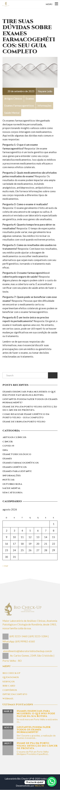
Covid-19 (8, 445)
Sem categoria (12, 492)
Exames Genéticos (14, 467)
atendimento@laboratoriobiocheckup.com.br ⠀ (28, 651)
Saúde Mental (11, 488)
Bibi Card (8, 685)
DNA (5, 450)
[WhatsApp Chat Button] (52, 782)
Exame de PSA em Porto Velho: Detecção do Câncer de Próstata (29, 408)
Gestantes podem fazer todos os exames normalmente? (30, 401)
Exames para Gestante (17, 471)
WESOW (39, 785)
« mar (5, 565)
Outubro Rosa (12, 484)
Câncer (7, 441)
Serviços (8, 681)
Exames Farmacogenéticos (20, 462)
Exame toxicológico (16, 454)
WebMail (8, 698)
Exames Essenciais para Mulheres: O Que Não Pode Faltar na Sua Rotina (29, 393)
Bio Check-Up (11, 673)
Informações (11, 475)
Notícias (8, 479)
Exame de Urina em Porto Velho (23, 421)
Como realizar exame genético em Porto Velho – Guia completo (25, 416)
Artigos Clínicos (14, 437)
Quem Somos (10, 677)
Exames (7, 458)
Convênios (9, 690)
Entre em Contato (14, 694)
